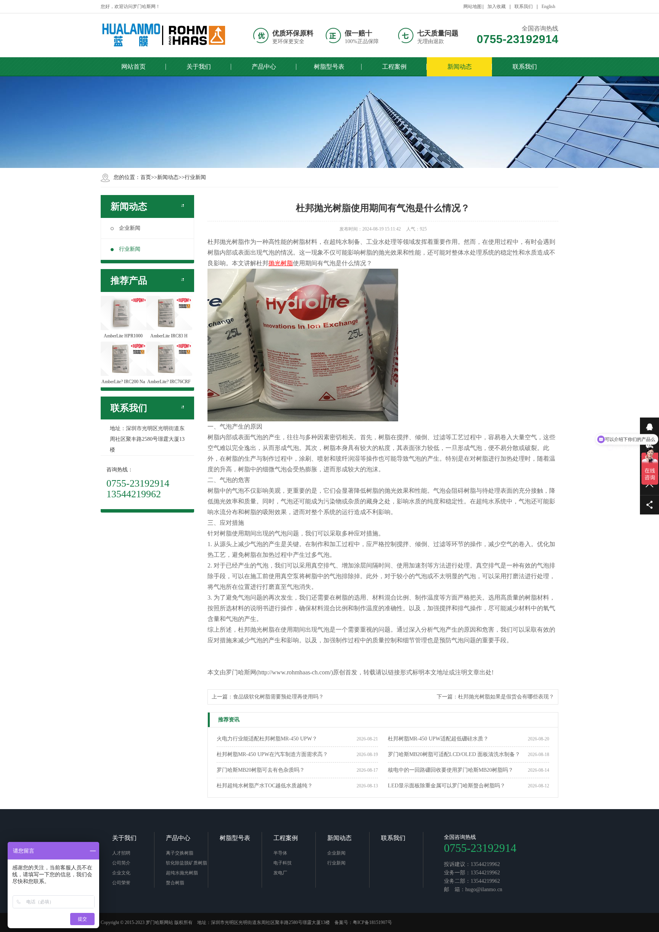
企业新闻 (129, 228)
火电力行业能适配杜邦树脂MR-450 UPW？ (267, 739)
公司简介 (121, 863)
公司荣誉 (121, 882)
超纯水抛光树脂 (182, 873)
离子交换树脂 (179, 853)
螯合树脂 (175, 882)
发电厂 (280, 873)
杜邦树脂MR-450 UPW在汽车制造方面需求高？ (272, 754)
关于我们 (124, 838)
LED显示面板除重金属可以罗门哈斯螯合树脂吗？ (446, 785)
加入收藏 (496, 6)
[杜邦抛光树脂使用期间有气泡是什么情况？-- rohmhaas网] (164, 35)
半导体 (280, 853)
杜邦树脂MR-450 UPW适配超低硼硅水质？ (438, 739)
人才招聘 (121, 853)
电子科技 (282, 863)
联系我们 (523, 6)
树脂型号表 (235, 838)
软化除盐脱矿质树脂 (186, 863)
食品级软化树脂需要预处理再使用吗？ (278, 697)
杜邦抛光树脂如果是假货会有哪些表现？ (506, 697)
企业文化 (121, 873)
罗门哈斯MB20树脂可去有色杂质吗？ (261, 770)
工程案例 (285, 838)
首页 (145, 177)
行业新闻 (195, 177)
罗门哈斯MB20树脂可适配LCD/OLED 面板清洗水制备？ (454, 754)
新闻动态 (167, 177)
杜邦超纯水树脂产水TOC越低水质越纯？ (265, 785)
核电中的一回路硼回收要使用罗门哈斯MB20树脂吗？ (450, 770)
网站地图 (472, 6)
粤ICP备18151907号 (372, 922)
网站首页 (133, 66)
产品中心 (178, 838)
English (548, 6)
